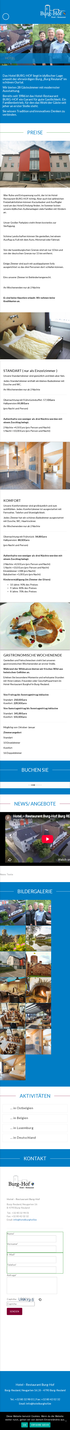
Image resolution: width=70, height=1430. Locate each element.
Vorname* (12, 1243)
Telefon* (11, 1264)
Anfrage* (11, 1275)
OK (24, 1425)
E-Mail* (11, 1254)
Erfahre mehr (40, 1425)
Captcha (11, 1299)
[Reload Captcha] (40, 1298)
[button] (40, 1299)
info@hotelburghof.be (25, 1219)
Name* (10, 1233)
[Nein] (65, 1421)
